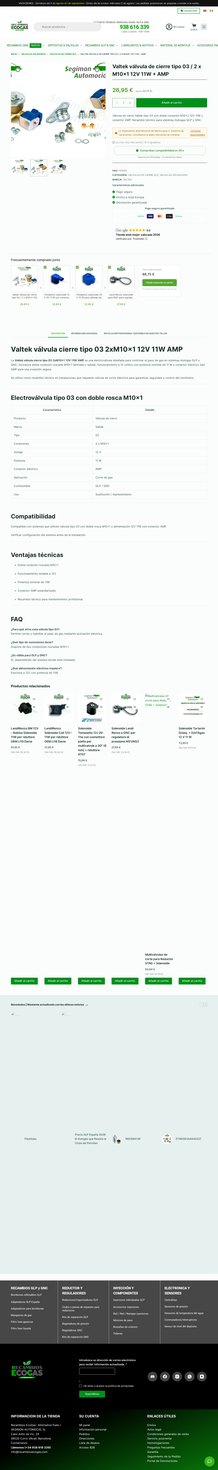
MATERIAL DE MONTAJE (175, 45)
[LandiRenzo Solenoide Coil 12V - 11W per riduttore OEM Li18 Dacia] (58, 708)
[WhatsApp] (189, 1377)
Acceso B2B (190, 10)
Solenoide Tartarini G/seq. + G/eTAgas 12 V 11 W (192, 733)
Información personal (92, 1429)
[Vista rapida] (34, 707)
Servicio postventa (159, 1438)
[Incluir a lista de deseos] (34, 699)
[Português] (204, 11)
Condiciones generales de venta (168, 1434)
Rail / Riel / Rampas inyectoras (130, 1313)
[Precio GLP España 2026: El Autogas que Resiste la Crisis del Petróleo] (66, 1139)
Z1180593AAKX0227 (188, 1139)
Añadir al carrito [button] (24, 980)
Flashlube (30, 1139)
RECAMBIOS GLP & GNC (100, 45)
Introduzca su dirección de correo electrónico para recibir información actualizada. (107, 1362)
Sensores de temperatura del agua (184, 1313)
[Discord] (153, 1377)
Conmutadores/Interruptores (181, 1319)
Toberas (117, 1333)
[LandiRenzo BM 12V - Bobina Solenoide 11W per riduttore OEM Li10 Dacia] (25, 708)
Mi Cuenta (178, 26)
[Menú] (204, 27)
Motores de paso (123, 1320)
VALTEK (127, 179)
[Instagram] (177, 1377)
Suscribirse (92, 1393)
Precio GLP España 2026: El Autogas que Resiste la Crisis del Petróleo (90, 1139)
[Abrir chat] (209, 1461)
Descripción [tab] (58, 333)
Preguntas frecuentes (161, 1447)
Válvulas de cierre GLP (143, 175)
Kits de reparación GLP (75, 1316)
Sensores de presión (176, 1306)
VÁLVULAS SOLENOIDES (174, 175)
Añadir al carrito (172, 102)
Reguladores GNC (72, 1330)
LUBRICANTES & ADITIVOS (137, 45)
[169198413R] (117, 1139)
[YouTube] (202, 1377)
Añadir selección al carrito (159, 282)
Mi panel (84, 1425)
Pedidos (84, 1434)
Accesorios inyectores (126, 1307)
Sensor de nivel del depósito (181, 1326)
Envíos (151, 1425)
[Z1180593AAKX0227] (167, 1139)
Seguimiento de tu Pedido (164, 1456)
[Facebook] (165, 1377)
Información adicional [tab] (84, 333)
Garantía (152, 1452)
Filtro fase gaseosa (22, 1321)
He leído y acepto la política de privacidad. (108, 1386)
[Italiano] (211, 11)
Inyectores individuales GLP (129, 1299)
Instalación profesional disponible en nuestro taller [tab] (135, 333)
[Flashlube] (16, 1139)
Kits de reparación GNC (75, 1336)
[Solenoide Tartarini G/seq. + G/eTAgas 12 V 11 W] (193, 708)
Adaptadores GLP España (25, 1302)
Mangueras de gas (21, 1315)
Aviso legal (154, 1429)
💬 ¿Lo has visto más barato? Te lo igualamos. (136, 142)
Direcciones (86, 1438)
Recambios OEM (23, 45)
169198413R (133, 1139)
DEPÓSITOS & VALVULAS (63, 45)
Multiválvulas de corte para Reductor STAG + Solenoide (159, 959)
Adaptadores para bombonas (27, 1308)
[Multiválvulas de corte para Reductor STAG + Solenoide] (159, 821)
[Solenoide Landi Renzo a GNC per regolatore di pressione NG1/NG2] (126, 708)
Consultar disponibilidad (197, 132)
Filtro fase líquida (21, 1328)
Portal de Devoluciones (162, 1461)
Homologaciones (158, 1443)
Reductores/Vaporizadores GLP (80, 1299)
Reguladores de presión (75, 1323)
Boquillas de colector (125, 1326)
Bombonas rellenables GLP (26, 1294)
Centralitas (171, 1299)
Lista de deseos (89, 1443)
